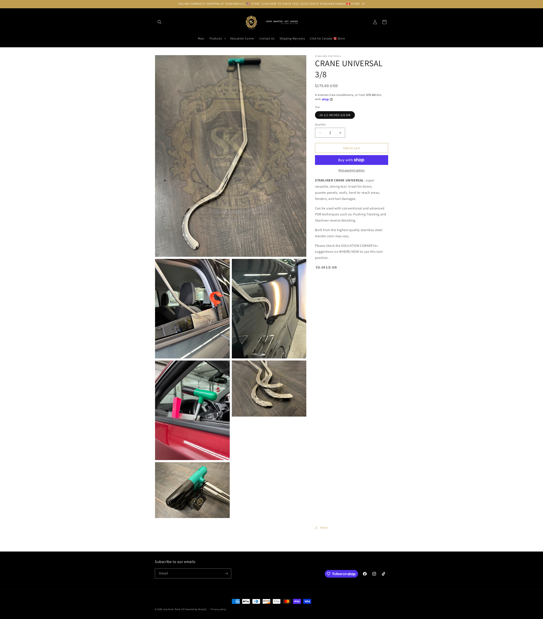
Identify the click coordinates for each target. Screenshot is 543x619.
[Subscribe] (226, 573)
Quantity (320, 124)
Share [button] (324, 527)
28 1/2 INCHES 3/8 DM (334, 115)
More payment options (352, 170)
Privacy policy (218, 609)
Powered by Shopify (196, 609)
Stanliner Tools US (174, 609)
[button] (159, 22)
